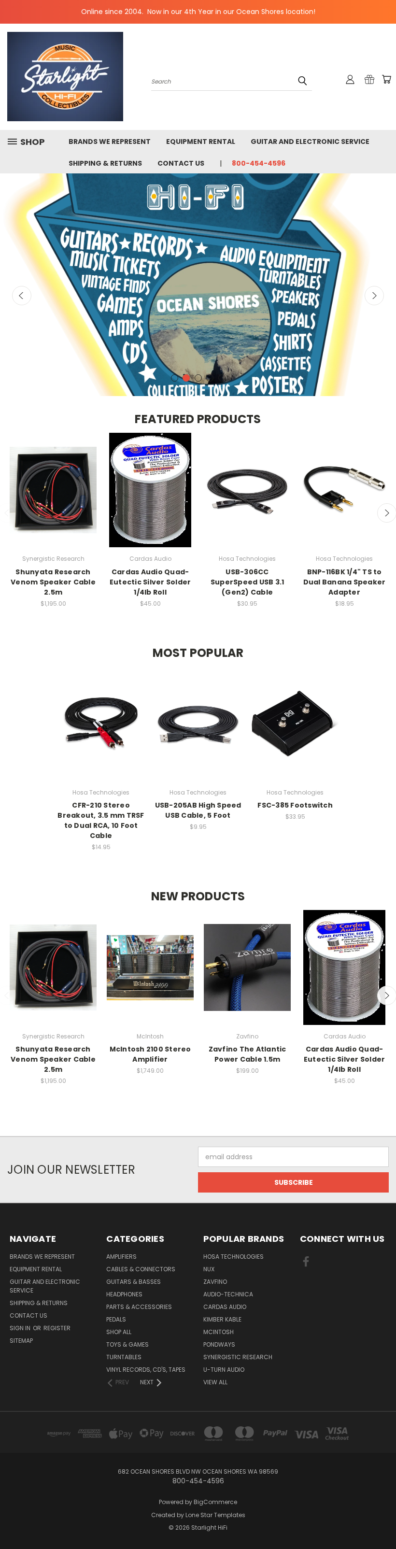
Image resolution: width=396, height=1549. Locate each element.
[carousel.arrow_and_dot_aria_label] (174, 378)
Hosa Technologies (233, 1256)
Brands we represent (110, 141)
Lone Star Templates (215, 1515)
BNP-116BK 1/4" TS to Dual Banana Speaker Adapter (344, 582)
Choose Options (344, 498)
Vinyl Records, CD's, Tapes (145, 1369)
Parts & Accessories (139, 1307)
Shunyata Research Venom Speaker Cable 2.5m (53, 582)
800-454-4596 (258, 163)
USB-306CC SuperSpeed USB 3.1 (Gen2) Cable (247, 582)
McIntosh (218, 1332)
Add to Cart (53, 499)
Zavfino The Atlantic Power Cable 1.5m (247, 1054)
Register (57, 1328)
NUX (208, 1269)
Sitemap (21, 1340)
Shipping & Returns (105, 163)
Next (374, 295)
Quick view (53, 481)
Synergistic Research (237, 1357)
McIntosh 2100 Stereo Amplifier (150, 1054)
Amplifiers (121, 1256)
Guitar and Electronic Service (310, 141)
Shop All (118, 1332)
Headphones (124, 1294)
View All (215, 1382)
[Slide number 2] (198, 284)
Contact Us (180, 163)
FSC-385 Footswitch (295, 805)
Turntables (123, 1357)
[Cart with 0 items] (386, 79)
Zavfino (215, 1282)
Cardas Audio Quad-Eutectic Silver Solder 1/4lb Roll (150, 582)
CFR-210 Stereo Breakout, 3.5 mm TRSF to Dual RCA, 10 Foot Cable (100, 820)
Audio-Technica (228, 1294)
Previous (21, 295)
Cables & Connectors (140, 1269)
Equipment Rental (200, 141)
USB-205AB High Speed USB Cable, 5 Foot (198, 810)
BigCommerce (215, 1502)
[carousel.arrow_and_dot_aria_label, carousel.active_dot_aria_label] (186, 378)
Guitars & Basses (133, 1282)
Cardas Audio (224, 1307)
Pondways (219, 1344)
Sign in (21, 1328)
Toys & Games (127, 1344)
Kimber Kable (222, 1319)
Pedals (116, 1319)
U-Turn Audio (223, 1369)
